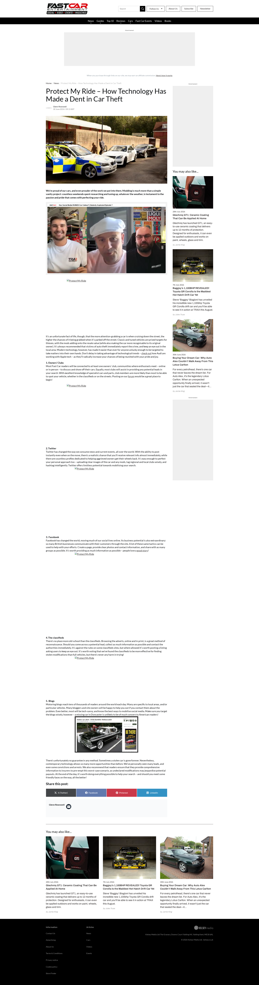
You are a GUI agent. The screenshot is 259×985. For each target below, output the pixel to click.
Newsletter (205, 8)
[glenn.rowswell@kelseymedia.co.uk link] (68, 806)
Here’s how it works (164, 75)
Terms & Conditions (54, 953)
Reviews (120, 20)
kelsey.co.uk (208, 940)
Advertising (51, 940)
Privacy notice (52, 960)
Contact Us (50, 933)
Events (89, 953)
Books (168, 20)
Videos (158, 20)
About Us (173, 8)
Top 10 (110, 20)
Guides (100, 20)
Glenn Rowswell (60, 106)
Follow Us (154, 8)
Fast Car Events (144, 20)
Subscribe (188, 8)
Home (49, 83)
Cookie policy (51, 967)
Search (142, 9)
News (91, 20)
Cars (130, 20)
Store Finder (51, 973)
